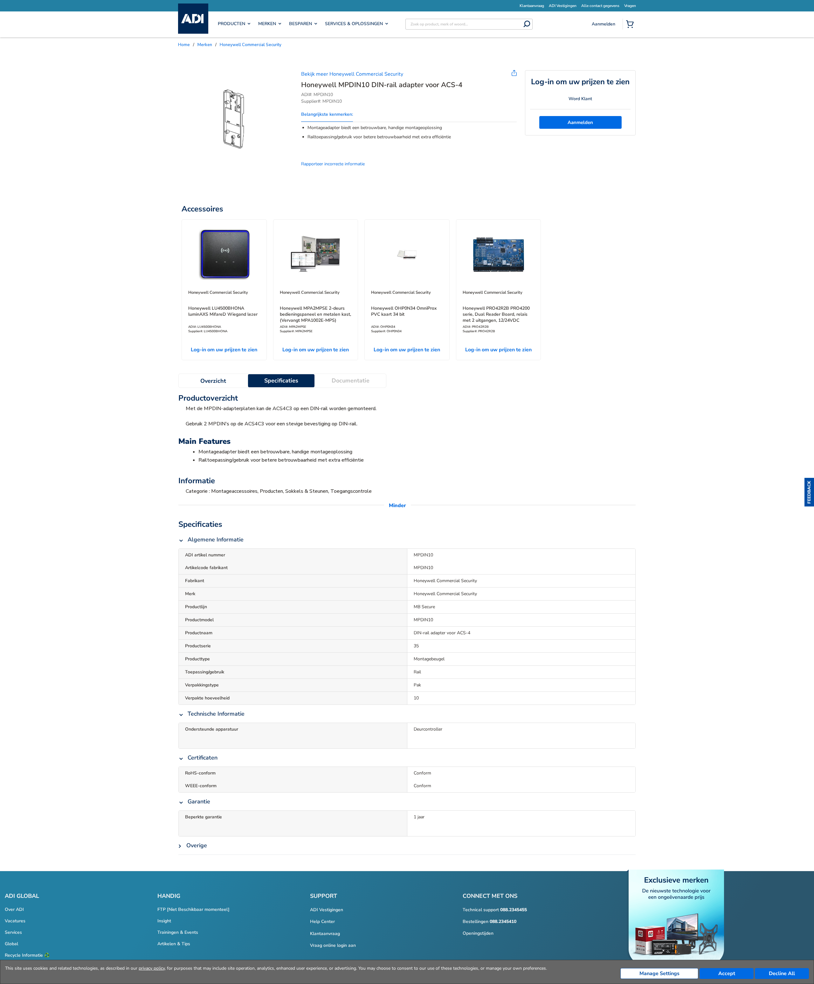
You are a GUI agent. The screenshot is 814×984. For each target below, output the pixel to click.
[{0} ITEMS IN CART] (631, 24)
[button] (809, 492)
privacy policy (152, 968)
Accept (726, 973)
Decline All (782, 973)
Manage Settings (659, 973)
